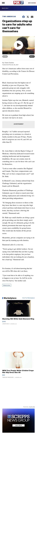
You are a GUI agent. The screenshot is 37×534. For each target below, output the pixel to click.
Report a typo (6, 285)
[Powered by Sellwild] (32, 407)
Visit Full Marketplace (28, 298)
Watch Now (31, 2)
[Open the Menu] (3, 2)
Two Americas (9, 16)
